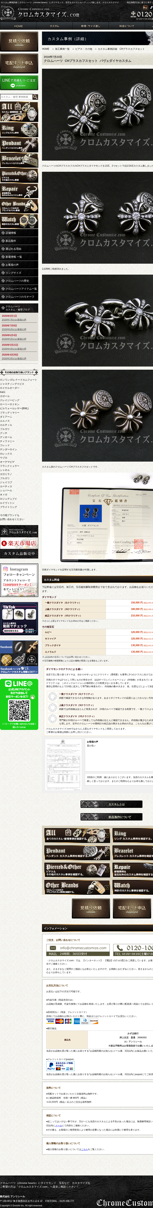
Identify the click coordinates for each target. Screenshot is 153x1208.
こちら (84, 1149)
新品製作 (11, 240)
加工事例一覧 (62, 49)
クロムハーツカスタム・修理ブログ (18, 308)
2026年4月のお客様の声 (14, 349)
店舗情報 (11, 232)
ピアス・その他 (83, 49)
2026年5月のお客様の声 (14, 339)
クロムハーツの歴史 (17, 280)
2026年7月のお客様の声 (14, 319)
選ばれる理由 (13, 248)
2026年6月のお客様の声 (14, 329)
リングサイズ (13, 272)
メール (58, 1125)
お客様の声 (12, 264)
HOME (45, 49)
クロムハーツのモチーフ (20, 296)
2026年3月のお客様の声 (14, 358)
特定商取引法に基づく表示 (139, 2)
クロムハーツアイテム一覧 (21, 288)
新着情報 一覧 (14, 256)
